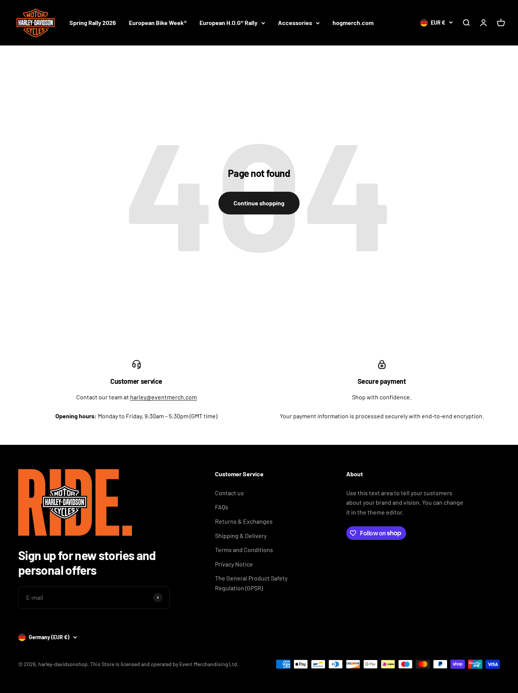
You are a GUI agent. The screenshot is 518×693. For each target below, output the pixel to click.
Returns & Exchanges (244, 521)
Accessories (295, 22)
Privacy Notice (234, 564)
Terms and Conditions (244, 549)
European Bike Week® (158, 22)
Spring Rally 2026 (92, 22)
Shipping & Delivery (241, 535)
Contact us (229, 492)
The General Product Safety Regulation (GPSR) (251, 582)
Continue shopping (259, 202)
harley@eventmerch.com (163, 396)
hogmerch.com (353, 22)
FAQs (221, 506)
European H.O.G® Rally (228, 22)
